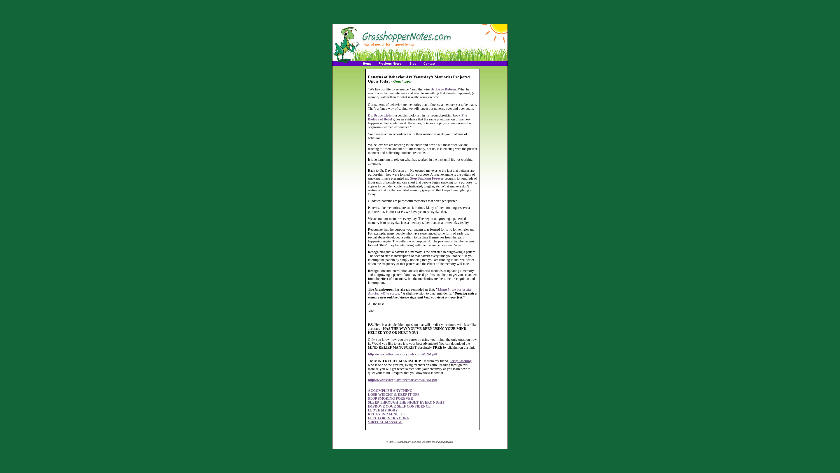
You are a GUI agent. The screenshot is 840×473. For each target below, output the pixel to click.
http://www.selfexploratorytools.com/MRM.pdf (402, 354)
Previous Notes (390, 63)
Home (367, 63)
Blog (413, 63)
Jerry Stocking (461, 361)
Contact (429, 63)
